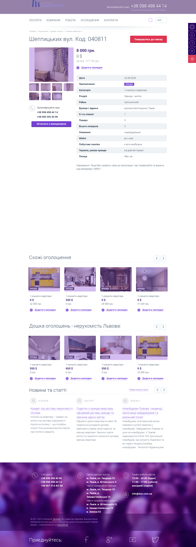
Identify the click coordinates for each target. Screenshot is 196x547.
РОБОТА (70, 20)
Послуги (35, 20)
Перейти (98, 211)
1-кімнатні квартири (73, 31)
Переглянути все (138, 389)
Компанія (53, 20)
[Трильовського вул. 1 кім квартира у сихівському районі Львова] (116, 345)
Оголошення (90, 20)
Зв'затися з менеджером (51, 123)
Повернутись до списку (148, 39)
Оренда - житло (56, 31)
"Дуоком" (57, 519)
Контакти (111, 20)
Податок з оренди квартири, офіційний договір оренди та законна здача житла (95, 413)
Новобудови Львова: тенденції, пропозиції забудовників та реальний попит (142, 413)
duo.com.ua (62, 524)
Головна (32, 31)
